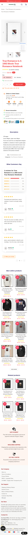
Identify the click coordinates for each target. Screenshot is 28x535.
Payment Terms (5, 489)
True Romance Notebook (7, 11)
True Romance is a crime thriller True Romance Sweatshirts (21, 360)
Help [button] (25, 533)
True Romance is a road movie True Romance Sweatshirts (21, 290)
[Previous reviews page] (17, 260)
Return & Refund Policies (7, 491)
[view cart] (26, 4)
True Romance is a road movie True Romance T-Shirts (7, 336)
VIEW (7, 285)
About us (4, 472)
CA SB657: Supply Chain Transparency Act (12, 480)
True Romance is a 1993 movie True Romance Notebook (20, 415)
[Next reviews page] (24, 260)
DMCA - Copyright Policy (7, 478)
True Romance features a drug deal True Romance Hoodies (21, 314)
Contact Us (4, 493)
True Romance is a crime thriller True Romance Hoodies (7, 314)
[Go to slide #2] (18, 55)
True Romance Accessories (13, 9)
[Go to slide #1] (10, 55)
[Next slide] (24, 32)
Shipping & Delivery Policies (8, 487)
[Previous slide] (3, 32)
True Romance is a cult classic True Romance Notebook (7, 393)
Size (3, 75)
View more (14, 369)
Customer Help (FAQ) (7, 495)
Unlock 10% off (3, 528)
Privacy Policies (5, 476)
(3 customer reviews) (14, 69)
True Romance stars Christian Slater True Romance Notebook (8, 415)
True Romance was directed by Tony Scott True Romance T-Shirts (7, 360)
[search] (22, 4)
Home (2, 9)
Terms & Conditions (6, 474)
